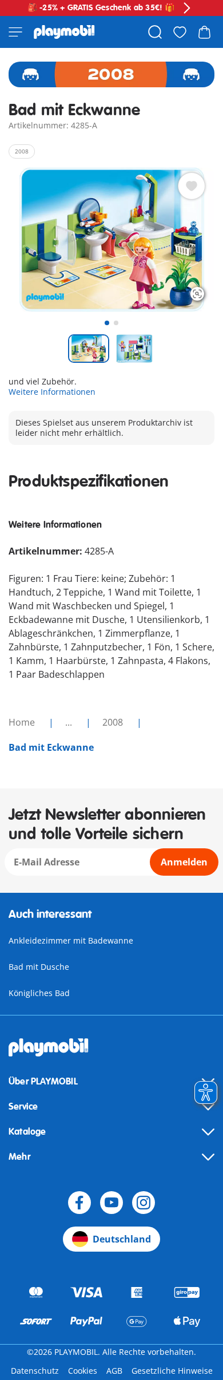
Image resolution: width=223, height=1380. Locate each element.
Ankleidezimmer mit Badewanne (71, 940)
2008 (113, 722)
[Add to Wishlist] (191, 186)
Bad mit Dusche (39, 966)
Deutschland (122, 1239)
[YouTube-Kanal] (111, 1202)
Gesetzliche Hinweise (172, 1370)
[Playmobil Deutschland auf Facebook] (79, 1202)
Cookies (82, 1370)
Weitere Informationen (52, 391)
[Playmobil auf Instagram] (143, 1202)
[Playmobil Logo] (64, 32)
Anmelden (184, 862)
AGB (114, 1370)
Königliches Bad (39, 993)
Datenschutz (35, 1370)
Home (23, 722)
